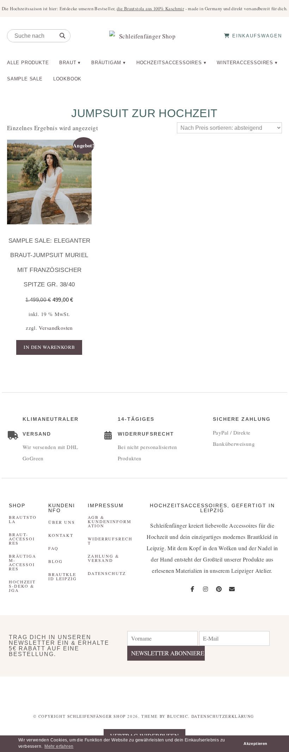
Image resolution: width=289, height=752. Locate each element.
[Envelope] (232, 589)
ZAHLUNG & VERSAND (103, 558)
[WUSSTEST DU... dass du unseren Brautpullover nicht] (168, 690)
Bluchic (177, 716)
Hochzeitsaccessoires (169, 62)
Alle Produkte (28, 62)
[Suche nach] (62, 36)
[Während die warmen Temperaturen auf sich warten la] (120, 690)
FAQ (53, 548)
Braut (67, 62)
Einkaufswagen (256, 35)
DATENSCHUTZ (107, 573)
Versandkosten (56, 327)
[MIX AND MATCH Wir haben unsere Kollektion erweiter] (24, 690)
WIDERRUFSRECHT (110, 541)
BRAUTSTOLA (23, 519)
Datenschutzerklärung (222, 716)
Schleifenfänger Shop (96, 716)
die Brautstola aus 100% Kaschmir (150, 8)
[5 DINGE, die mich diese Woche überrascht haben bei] (217, 690)
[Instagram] (205, 589)
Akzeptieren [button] (255, 743)
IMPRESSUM (106, 505)
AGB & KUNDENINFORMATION (109, 521)
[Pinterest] (219, 589)
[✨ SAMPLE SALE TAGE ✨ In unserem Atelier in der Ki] (265, 690)
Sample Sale (25, 78)
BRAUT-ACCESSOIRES (22, 539)
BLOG (55, 561)
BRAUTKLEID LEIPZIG (62, 576)
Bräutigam (106, 62)
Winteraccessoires (245, 62)
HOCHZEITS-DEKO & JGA (22, 586)
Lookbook (67, 78)
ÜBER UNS (61, 522)
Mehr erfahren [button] (58, 746)
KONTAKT (60, 535)
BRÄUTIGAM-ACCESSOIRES (22, 562)
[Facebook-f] (192, 589)
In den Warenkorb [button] (49, 347)
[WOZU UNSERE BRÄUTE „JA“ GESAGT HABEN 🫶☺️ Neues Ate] (72, 690)
